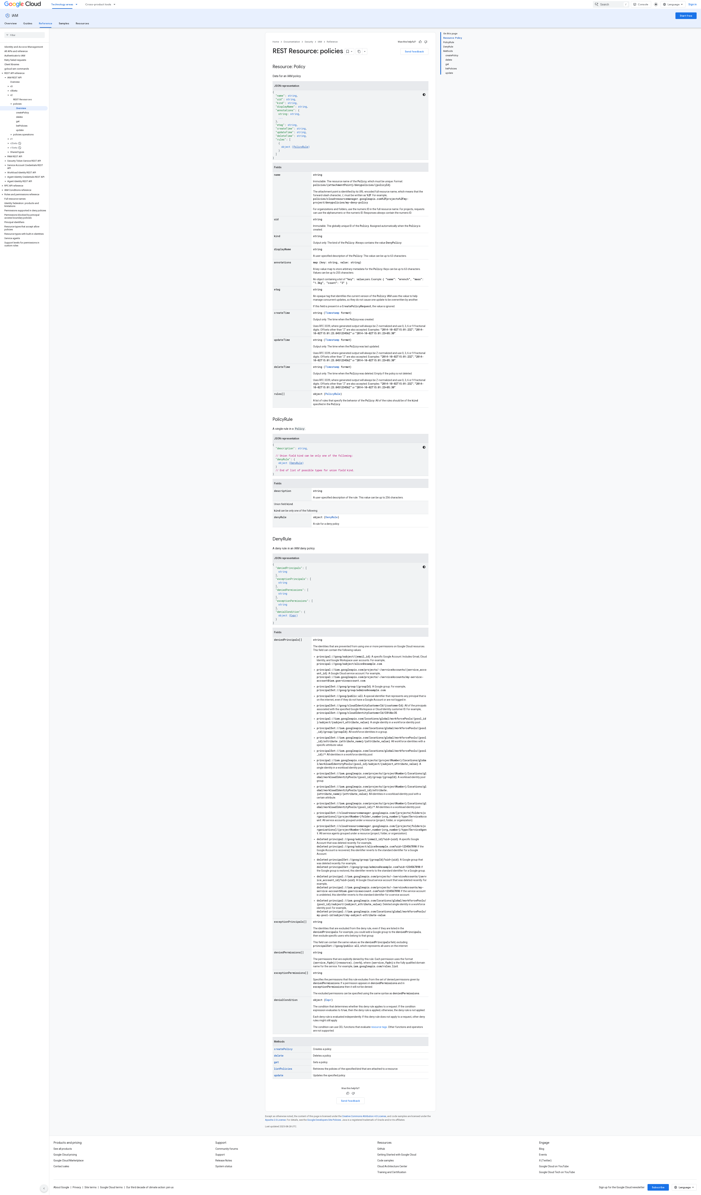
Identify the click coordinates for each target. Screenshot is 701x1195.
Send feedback (414, 51)
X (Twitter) (545, 1160)
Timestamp (332, 313)
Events (543, 1154)
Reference (45, 23)
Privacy (77, 1187)
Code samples (385, 1160)
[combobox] (611, 4)
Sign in (692, 4)
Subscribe (658, 1187)
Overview (10, 23)
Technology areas (62, 4)
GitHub (381, 1148)
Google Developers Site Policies (324, 1119)
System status (223, 1166)
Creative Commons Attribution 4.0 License (364, 1116)
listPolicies (283, 1068)
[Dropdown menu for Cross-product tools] (115, 4)
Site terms (91, 1187)
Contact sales (61, 1166)
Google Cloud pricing (65, 1154)
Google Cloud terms (111, 1187)
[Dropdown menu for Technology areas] (77, 4)
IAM (15, 15)
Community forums (226, 1148)
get (276, 1062)
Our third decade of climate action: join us (150, 1187)
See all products (62, 1148)
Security (309, 41)
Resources (82, 23)
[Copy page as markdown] (359, 51)
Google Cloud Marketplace (68, 1160)
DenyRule (296, 463)
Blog (541, 1148)
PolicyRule (300, 146)
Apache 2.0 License (275, 1119)
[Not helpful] (425, 42)
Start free (686, 15)
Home (276, 41)
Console (643, 4)
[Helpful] (420, 42)
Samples (64, 23)
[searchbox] (24, 35)
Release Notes (223, 1160)
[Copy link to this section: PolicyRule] (296, 420)
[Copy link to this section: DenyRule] (295, 539)
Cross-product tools (98, 4)
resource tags (379, 1027)
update (278, 1075)
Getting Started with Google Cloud (396, 1154)
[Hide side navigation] (44, 1188)
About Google (61, 1187)
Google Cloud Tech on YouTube (557, 1172)
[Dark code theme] (424, 95)
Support (220, 1154)
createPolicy (283, 1049)
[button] (24, 73)
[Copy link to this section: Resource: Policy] (309, 67)
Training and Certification (391, 1172)
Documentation (292, 41)
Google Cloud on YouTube (554, 1166)
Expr (293, 615)
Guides (27, 23)
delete (279, 1055)
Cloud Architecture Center (392, 1166)
